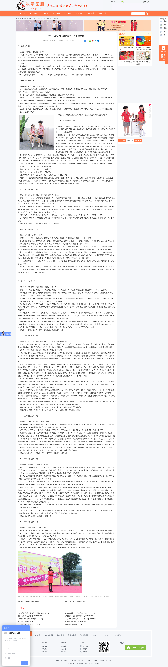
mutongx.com (74, 663)
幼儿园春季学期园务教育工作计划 (75, 616)
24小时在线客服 (137, 648)
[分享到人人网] (98, 41)
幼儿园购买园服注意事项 (31, 601)
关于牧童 (33, 13)
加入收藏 (146, 2)
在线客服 (163, 19)
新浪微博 (85, 646)
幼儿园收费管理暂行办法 (77, 601)
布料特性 (44, 652)
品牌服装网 (83, 635)
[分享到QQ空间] (88, 41)
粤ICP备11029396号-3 (92, 663)
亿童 (106, 635)
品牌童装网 (72, 635)
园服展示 (44, 13)
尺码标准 (44, 649)
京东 (95, 635)
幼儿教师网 (49, 635)
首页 (17, 18)
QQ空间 (85, 649)
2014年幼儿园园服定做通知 (26, 619)
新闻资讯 (68, 13)
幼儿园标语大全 (22, 622)
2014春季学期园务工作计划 (73, 622)
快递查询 (117, 635)
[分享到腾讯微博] (95, 41)
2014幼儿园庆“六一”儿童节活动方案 (76, 613)
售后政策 (44, 646)
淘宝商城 (102, 13)
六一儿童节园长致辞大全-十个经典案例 (76, 619)
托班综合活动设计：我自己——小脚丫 (29, 613)
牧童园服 (60, 635)
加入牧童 (63, 649)
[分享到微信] (90, 41)
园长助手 (30, 18)
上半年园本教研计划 (71, 624)
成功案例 (56, 13)
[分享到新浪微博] (93, 41)
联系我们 (79, 13)
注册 (115, 2)
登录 (111, 2)
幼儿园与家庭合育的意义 (25, 624)
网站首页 (21, 13)
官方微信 (85, 652)
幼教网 (37, 635)
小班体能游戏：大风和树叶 (26, 616)
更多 (149, 34)
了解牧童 (63, 646)
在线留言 (91, 13)
